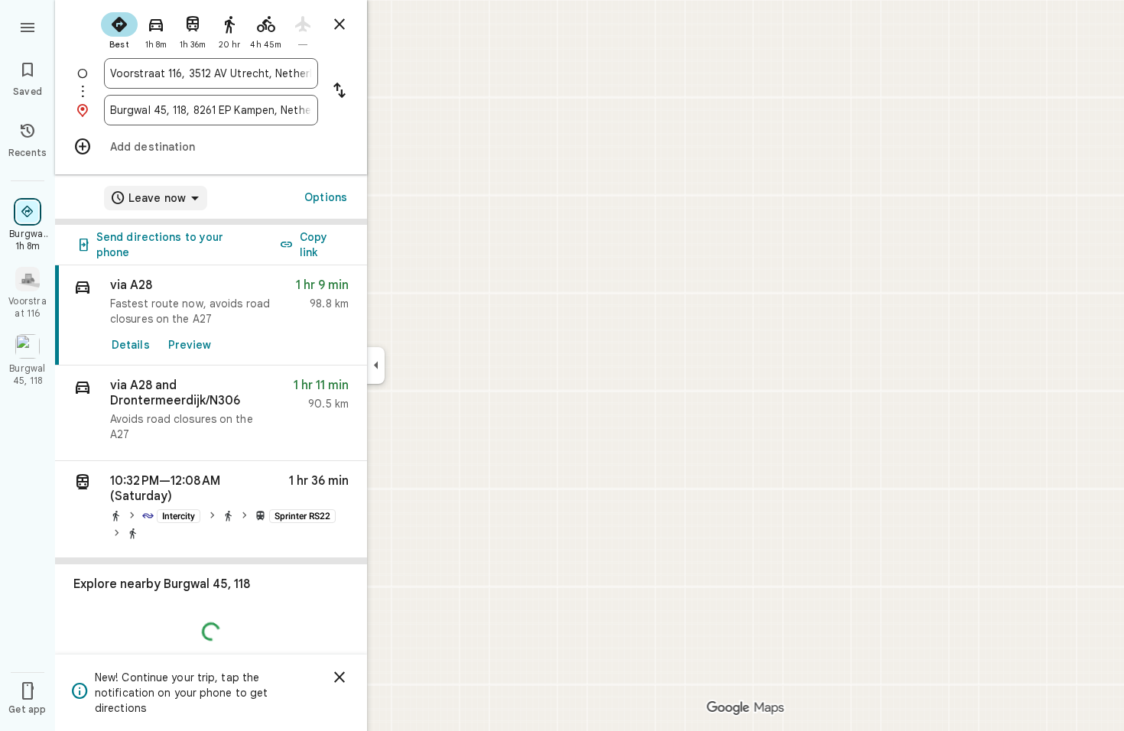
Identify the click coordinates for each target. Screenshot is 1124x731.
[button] (211, 413)
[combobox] (211, 73)
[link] (211, 315)
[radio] (119, 29)
